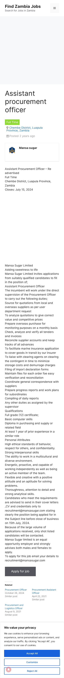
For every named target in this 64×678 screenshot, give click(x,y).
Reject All (32, 671)
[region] (32, 650)
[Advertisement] (32, 51)
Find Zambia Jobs (23, 6)
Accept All (32, 653)
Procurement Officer (16, 589)
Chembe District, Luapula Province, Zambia (24, 129)
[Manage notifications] (8, 669)
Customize (32, 662)
